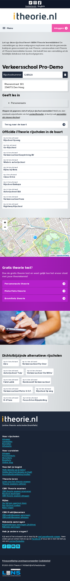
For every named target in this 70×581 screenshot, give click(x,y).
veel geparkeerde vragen (49, 536)
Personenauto (8, 455)
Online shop (7, 462)
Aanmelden (7, 441)
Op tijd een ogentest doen (14, 503)
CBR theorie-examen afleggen (15, 496)
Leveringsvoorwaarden (28, 561)
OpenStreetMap (62, 255)
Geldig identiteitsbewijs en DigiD (17, 472)
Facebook (36, 539)
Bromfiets (6, 460)
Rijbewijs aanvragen (11, 527)
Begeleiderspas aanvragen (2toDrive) (19, 524)
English (41, 6)
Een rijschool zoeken (11, 505)
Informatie (7, 446)
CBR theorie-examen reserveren (16, 491)
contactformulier (36, 114)
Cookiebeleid (44, 561)
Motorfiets (7, 458)
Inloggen (6, 439)
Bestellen (6, 444)
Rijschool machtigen (11, 493)
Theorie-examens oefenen (14, 484)
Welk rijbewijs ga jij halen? (14, 470)
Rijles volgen (8, 507)
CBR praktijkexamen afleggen (15, 517)
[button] (35, 237)
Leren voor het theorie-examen (16, 481)
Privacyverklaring (9, 561)
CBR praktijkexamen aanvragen (16, 515)
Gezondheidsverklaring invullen (16, 474)
